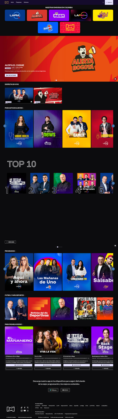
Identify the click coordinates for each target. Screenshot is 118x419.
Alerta (70, 405)
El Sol (87, 405)
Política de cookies (69, 417)
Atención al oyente (39, 413)
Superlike (76, 405)
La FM (57, 405)
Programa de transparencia (71, 413)
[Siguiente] (113, 183)
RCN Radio (44, 405)
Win (41, 407)
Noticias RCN (52, 405)
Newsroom (46, 407)
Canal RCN (37, 405)
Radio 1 (98, 405)
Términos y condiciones (43, 417)
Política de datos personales (57, 417)
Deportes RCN (64, 405)
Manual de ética (49, 413)
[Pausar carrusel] (115, 78)
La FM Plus (92, 405)
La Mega (82, 405)
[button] (103, 2)
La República (104, 405)
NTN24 (37, 407)
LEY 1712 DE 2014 (59, 413)
